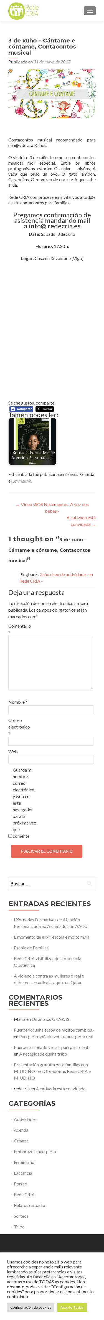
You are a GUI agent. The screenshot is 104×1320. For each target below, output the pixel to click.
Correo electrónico (19, 726)
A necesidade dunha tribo (43, 1053)
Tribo (19, 1226)
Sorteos (21, 1216)
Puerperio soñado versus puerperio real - (52, 1047)
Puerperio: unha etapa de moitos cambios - (54, 1029)
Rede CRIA (24, 1194)
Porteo (20, 1183)
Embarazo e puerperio (35, 1151)
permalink (21, 480)
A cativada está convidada (60, 1088)
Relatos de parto (29, 1205)
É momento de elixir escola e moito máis (51, 936)
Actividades (25, 1119)
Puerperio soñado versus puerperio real (56, 1036)
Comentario (19, 629)
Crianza (21, 1140)
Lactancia (23, 1173)
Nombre (17, 702)
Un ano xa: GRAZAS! (51, 1019)
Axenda (71, 474)
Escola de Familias (31, 947)
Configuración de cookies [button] (30, 1307)
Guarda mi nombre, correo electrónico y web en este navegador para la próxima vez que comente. (24, 803)
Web (13, 751)
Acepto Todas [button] (71, 1307)
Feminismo (24, 1162)
